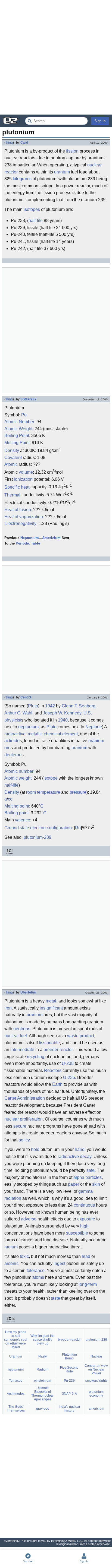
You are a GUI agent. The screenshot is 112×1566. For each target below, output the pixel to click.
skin (96, 1184)
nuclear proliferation (23, 1119)
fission (72, 151)
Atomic (11, 464)
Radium (42, 1369)
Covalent (13, 457)
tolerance (36, 1270)
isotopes (32, 209)
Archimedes (15, 1394)
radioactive (15, 734)
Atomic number (18, 771)
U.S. (87, 713)
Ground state (16, 827)
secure (19, 1126)
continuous (84, 1205)
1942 (50, 706)
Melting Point (17, 442)
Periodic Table (28, 543)
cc (10, 799)
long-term (88, 1284)
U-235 (69, 1077)
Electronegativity (20, 523)
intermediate (22, 1049)
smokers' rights (96, 1380)
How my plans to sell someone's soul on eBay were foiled (15, 1339)
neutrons (21, 1028)
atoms (38, 1277)
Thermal (12, 495)
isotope (50, 778)
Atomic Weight (18, 428)
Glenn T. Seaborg (78, 706)
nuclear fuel (15, 1035)
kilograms (22, 178)
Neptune (93, 727)
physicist (12, 720)
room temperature (43, 792)
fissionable (49, 1042)
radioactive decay (74, 1156)
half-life (36, 220)
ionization (23, 479)
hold (35, 1149)
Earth (57, 1084)
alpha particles (87, 1177)
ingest (59, 1263)
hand (80, 1149)
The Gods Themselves (16, 1408)
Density (11, 450)
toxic (24, 1256)
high (84, 1226)
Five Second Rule (69, 1369)
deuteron (12, 754)
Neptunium (29, 538)
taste (55, 1298)
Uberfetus (28, 992)
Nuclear (96, 1356)
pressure (78, 792)
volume (26, 472)
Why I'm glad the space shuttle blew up (42, 1339)
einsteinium (42, 1380)
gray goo (42, 1408)
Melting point (16, 806)
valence (22, 820)
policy (24, 1140)
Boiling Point (16, 435)
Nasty (42, 1356)
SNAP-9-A (69, 1394)
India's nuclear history (69, 1408)
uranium (62, 172)
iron (8, 1008)
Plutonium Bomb (69, 1356)
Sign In (99, 121)
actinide (12, 740)
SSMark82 (28, 399)
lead (86, 1256)
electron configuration (51, 827)
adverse (28, 1219)
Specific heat (16, 487)
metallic (35, 734)
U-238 (68, 1063)
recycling (35, 1056)
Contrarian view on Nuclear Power (96, 1369)
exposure (86, 1219)
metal (51, 1001)
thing (9, 142)
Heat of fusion (17, 509)
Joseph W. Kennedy (62, 713)
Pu (24, 415)
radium (11, 1247)
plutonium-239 (37, 837)
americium (96, 1408)
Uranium (15, 1356)
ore (7, 747)
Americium (51, 538)
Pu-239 (69, 1380)
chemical (52, 734)
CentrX (25, 697)
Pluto (33, 706)
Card (24, 142)
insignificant (51, 1008)
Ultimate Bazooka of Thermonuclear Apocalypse (42, 1393)
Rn (78, 827)
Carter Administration (24, 1098)
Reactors (52, 1070)
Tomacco (15, 1380)
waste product (80, 1035)
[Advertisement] (56, 57)
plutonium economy (96, 1393)
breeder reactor (58, 1049)
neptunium (28, 727)
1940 (63, 720)
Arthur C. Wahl (18, 713)
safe (90, 1170)
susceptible (77, 1233)
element (70, 734)
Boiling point (16, 813)
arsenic (11, 1263)
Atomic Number (19, 421)
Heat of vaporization (23, 516)
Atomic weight (18, 778)
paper (73, 1184)
